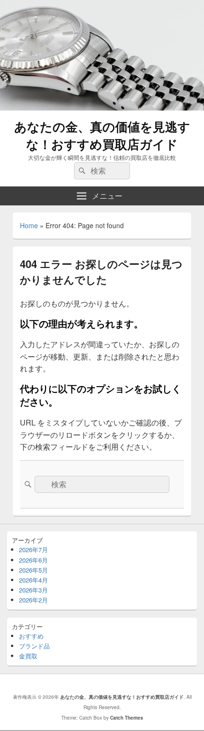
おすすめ (31, 635)
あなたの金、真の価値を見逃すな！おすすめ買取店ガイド (102, 135)
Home (29, 225)
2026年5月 (33, 569)
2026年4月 (33, 579)
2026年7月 (33, 549)
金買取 (28, 655)
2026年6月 (33, 559)
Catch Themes (126, 717)
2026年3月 (33, 589)
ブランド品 (34, 645)
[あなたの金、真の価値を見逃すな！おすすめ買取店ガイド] (102, 107)
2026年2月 (33, 599)
